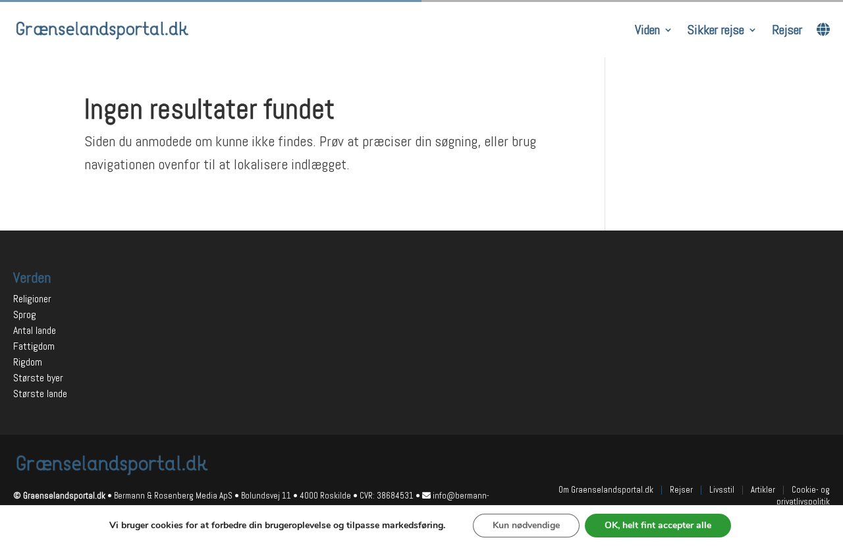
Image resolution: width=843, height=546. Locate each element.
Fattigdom (34, 346)
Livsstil (721, 489)
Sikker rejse (716, 29)
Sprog (24, 314)
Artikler (763, 489)
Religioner (32, 299)
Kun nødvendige (526, 525)
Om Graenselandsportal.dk (605, 489)
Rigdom (27, 362)
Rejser (787, 29)
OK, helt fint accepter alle (658, 525)
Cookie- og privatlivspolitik (803, 495)
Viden (647, 29)
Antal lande (34, 330)
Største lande (40, 393)
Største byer (38, 378)
